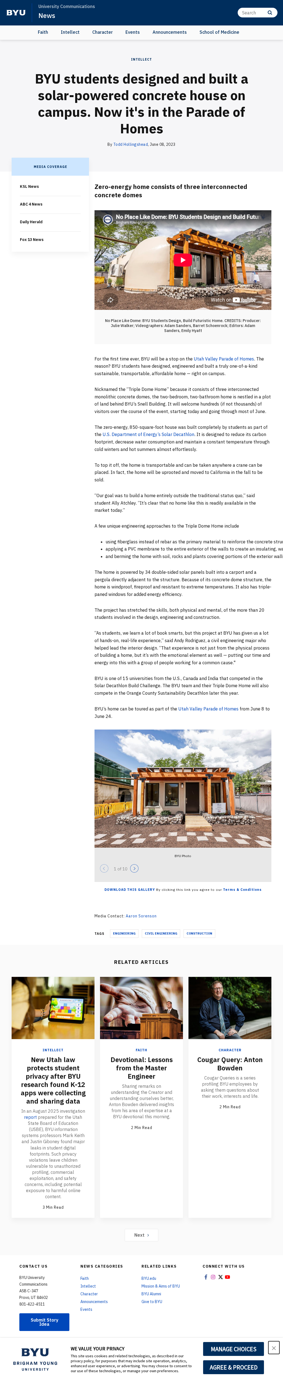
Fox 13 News (32, 239)
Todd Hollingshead (130, 144)
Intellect (70, 32)
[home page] (16, 12)
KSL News (29, 186)
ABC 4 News (31, 204)
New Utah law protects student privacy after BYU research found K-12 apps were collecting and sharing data (53, 1080)
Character (102, 32)
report (30, 1117)
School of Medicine (219, 32)
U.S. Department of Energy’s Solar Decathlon (148, 434)
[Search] (270, 12)
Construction (199, 933)
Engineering (124, 933)
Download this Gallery (129, 890)
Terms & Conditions (242, 890)
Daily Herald (31, 221)
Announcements (170, 32)
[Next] (134, 868)
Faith (43, 32)
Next (139, 1235)
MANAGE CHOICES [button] (233, 1349)
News (46, 15)
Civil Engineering (161, 933)
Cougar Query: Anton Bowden (230, 1063)
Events (132, 32)
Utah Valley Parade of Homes (224, 359)
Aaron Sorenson (141, 916)
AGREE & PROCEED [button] (234, 1367)
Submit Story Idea (44, 1322)
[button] (273, 1347)
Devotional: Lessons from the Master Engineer (142, 1068)
